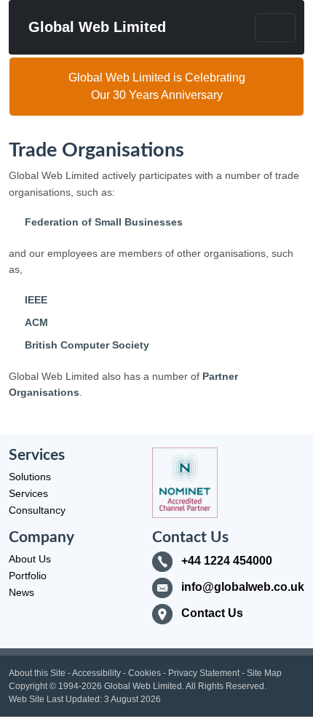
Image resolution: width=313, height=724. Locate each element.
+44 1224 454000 (226, 560)
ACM (36, 322)
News (21, 592)
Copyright (28, 686)
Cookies (144, 673)
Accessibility (96, 673)
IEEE (36, 300)
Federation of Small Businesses (104, 222)
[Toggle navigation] (275, 27)
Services (28, 493)
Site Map (264, 673)
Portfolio (28, 575)
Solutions (30, 476)
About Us (30, 559)
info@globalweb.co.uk (242, 587)
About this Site (37, 673)
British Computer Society (87, 345)
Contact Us (212, 613)
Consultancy (37, 510)
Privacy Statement (203, 673)
